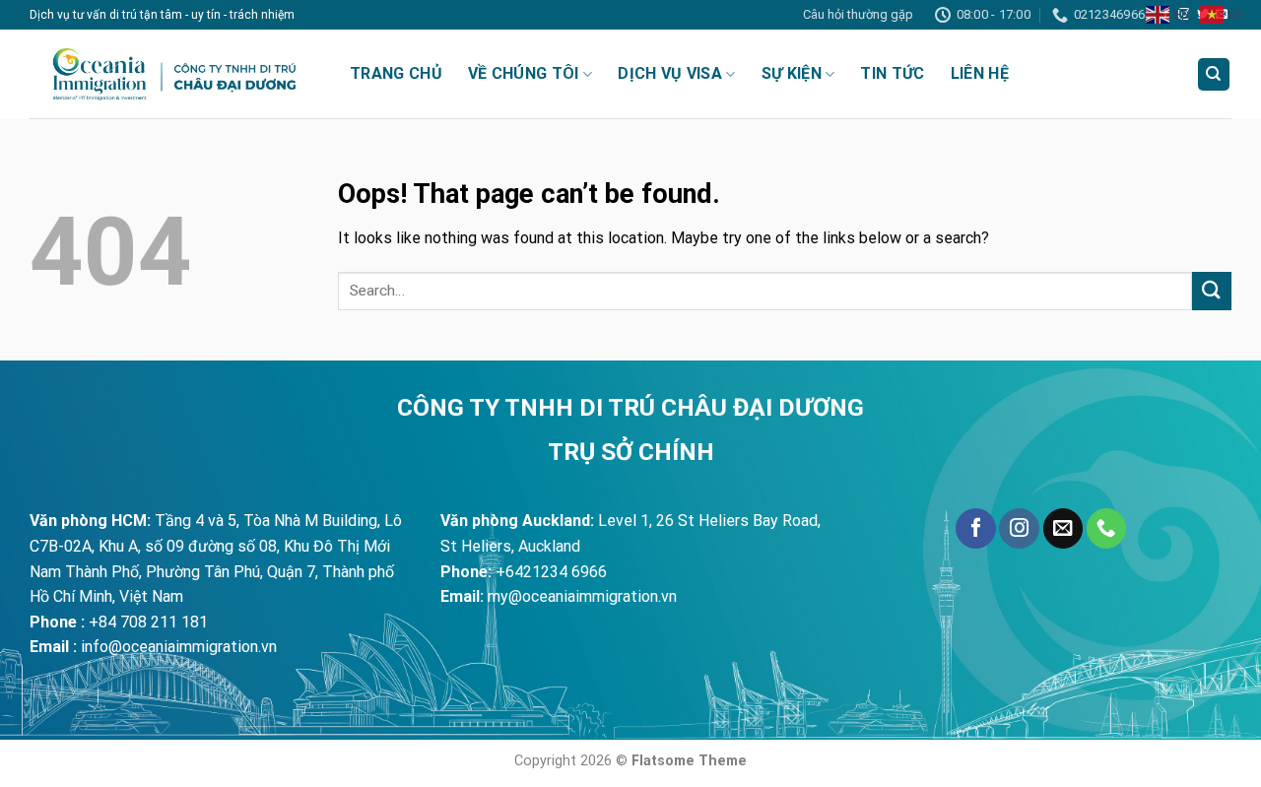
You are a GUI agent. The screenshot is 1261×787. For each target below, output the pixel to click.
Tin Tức (892, 73)
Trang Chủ (396, 73)
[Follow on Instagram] (1018, 528)
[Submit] (1211, 291)
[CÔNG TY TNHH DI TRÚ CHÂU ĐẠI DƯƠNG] (175, 73)
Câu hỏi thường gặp (858, 14)
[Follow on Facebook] (975, 528)
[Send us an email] (1063, 528)
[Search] (1214, 74)
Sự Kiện (792, 73)
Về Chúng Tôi (523, 73)
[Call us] (1106, 528)
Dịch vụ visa (670, 73)
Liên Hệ (980, 73)
